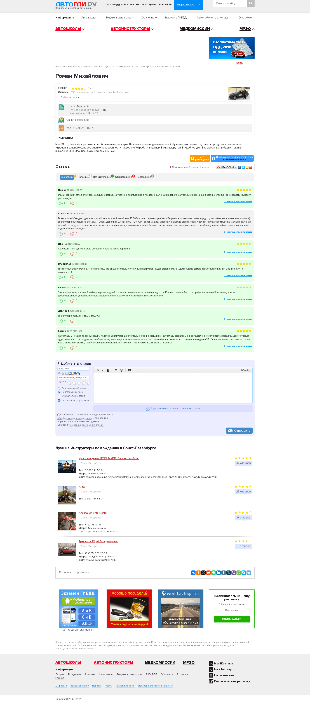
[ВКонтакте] (239, 167)
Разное (59, 678)
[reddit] (208, 572)
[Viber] (233, 572)
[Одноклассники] (247, 167)
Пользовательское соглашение (155, 685)
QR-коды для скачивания (78, 629)
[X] (203, 572)
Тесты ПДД (112, 4)
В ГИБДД (151, 674)
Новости (96, 685)
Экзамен (89, 674)
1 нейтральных (120, 92)
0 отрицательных (103, 92)
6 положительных (83, 92)
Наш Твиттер (223, 669)
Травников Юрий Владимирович (98, 541)
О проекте (165, 4)
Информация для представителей (234, 158)
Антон (82, 486)
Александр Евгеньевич (93, 512)
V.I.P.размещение (202, 158)
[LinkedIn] (218, 572)
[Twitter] (243, 167)
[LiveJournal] (228, 572)
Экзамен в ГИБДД (175, 17)
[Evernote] (213, 572)
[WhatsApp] (238, 572)
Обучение (148, 17)
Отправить (242, 431)
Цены (152, 4)
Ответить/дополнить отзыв (238, 201)
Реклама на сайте (125, 685)
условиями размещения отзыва (87, 425)
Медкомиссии (195, 29)
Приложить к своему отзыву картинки (175, 408)
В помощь (183, 674)
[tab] (67, 177)
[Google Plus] (251, 167)
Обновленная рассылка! (232, 604)
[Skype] (243, 572)
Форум (108, 685)
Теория (60, 674)
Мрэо (189, 662)
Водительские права (118, 17)
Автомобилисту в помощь (213, 17)
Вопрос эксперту (136, 4)
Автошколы (88, 17)
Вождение (74, 674)
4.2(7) (91, 87)
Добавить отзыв (70, 97)
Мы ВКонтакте (224, 663)
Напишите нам (224, 675)
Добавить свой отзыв (185, 167)
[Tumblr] (223, 572)
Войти (65, 373)
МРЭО (245, 29)
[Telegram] (248, 572)
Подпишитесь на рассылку (232, 681)
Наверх (204, 167)
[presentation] (67, 177)
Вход (239, 63)
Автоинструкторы (130, 29)
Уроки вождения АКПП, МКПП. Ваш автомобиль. (109, 458)
